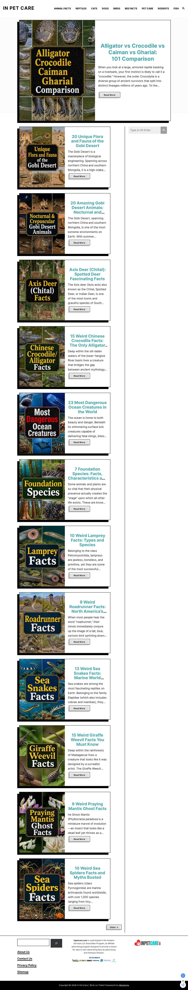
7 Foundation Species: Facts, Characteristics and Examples (87, 476)
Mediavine (124, 985)
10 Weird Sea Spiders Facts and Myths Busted (87, 873)
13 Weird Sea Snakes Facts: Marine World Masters (87, 675)
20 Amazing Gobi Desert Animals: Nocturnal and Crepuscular (87, 209)
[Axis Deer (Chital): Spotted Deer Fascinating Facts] (42, 290)
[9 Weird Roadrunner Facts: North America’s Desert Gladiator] (42, 623)
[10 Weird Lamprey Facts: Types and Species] (42, 556)
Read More (112, 96)
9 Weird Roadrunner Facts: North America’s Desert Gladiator (87, 609)
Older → (114, 927)
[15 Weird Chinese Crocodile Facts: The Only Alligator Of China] (42, 356)
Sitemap (23, 972)
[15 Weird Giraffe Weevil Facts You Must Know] (42, 756)
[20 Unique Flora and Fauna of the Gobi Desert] (42, 157)
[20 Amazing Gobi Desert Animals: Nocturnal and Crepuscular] (42, 223)
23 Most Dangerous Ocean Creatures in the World (87, 407)
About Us (23, 952)
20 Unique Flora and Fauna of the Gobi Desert (87, 141)
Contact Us (24, 958)
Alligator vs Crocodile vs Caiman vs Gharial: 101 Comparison (133, 52)
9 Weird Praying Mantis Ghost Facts (87, 806)
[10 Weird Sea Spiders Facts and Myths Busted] (42, 889)
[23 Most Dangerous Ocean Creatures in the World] (42, 423)
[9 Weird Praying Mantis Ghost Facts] (42, 822)
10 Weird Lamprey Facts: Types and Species (87, 540)
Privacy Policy (27, 965)
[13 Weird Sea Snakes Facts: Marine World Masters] (42, 689)
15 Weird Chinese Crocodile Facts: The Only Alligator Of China (87, 343)
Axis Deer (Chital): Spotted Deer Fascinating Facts (87, 274)
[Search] (56, 943)
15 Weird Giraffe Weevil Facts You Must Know (87, 740)
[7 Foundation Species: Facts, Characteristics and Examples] (42, 490)
